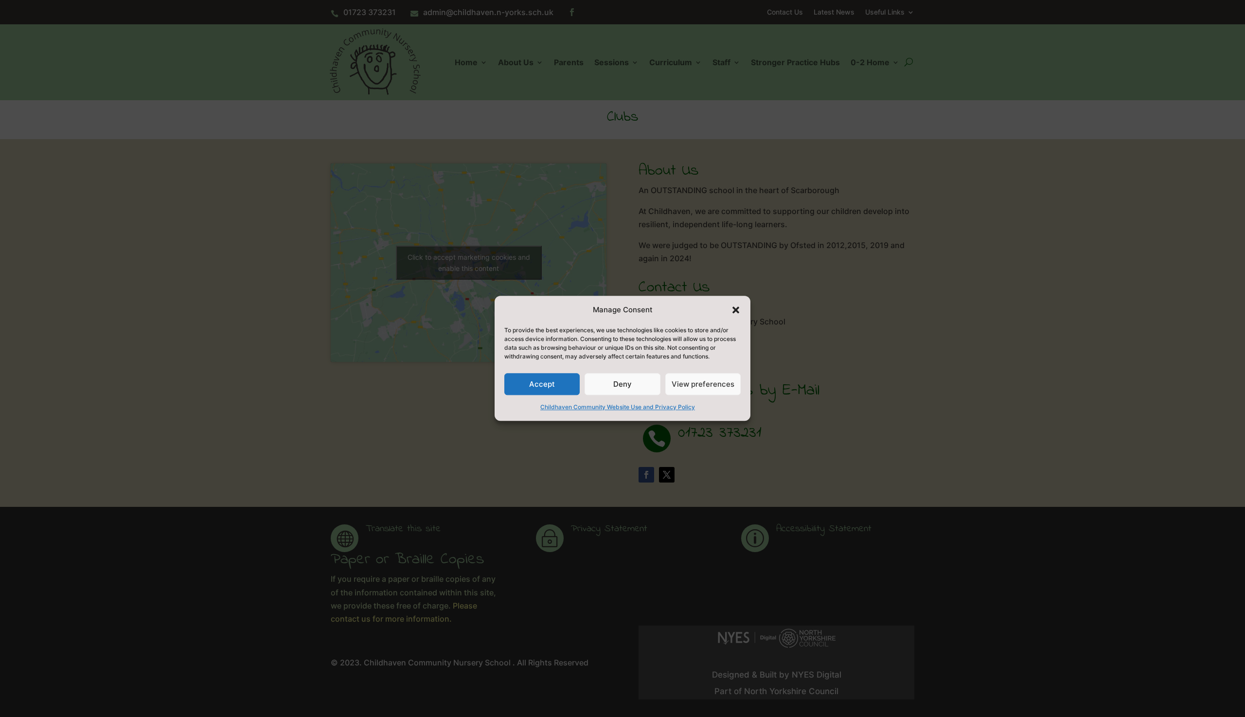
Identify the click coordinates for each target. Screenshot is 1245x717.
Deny (622, 384)
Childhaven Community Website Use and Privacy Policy (617, 407)
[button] (736, 310)
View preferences (703, 384)
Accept (542, 384)
